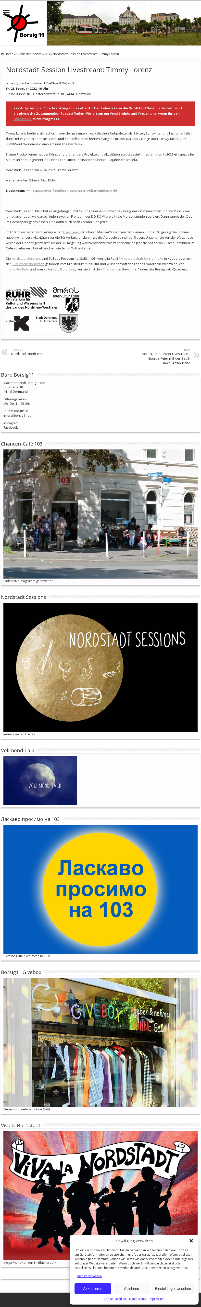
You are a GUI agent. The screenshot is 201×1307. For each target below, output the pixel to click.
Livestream (22, 119)
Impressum (156, 1299)
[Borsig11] (100, 23)
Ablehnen (131, 1288)
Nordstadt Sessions (26, 258)
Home (8, 54)
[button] (191, 1240)
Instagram (10, 423)
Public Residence (29, 54)
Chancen (109, 269)
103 (47, 54)
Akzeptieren (92, 1288)
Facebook (10, 427)
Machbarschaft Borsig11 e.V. (142, 258)
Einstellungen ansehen (173, 1288)
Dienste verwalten (89, 1276)
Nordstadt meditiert (26, 352)
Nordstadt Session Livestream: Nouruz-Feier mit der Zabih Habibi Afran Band (165, 356)
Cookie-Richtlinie (115, 1299)
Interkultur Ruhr (17, 269)
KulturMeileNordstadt (28, 264)
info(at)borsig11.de (17, 415)
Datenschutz (137, 1299)
